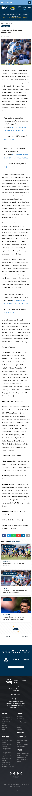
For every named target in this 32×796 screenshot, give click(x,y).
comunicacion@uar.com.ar (16, 701)
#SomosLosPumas (18, 127)
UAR (12, 546)
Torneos (5, 737)
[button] (29, 2)
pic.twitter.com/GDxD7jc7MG (16, 130)
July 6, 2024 (9, 139)
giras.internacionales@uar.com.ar (16, 705)
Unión (4, 713)
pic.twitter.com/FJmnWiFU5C (16, 304)
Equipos (25, 14)
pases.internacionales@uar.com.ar (16, 703)
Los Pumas (15, 16)
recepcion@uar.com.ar (16, 698)
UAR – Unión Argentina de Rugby (12, 14)
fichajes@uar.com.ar (16, 707)
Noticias (20, 733)
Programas (21, 737)
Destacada (6, 36)
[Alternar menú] (29, 8)
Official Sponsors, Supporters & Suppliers (16, 651)
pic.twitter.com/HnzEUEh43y (16, 158)
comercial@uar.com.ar (16, 700)
